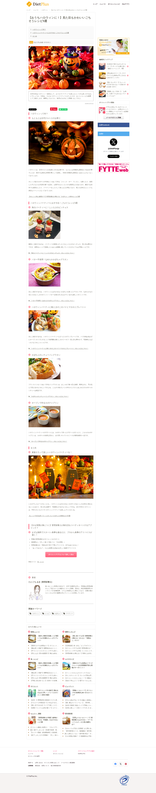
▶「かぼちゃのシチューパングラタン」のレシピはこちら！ (49, 396)
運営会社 (37, 765)
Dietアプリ (125, 4)
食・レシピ (40, 562)
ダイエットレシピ (114, 4)
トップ (95, 4)
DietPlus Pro (81, 753)
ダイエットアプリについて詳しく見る (61, 554)
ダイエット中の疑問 (33, 756)
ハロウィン (44, 10)
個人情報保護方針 (56, 765)
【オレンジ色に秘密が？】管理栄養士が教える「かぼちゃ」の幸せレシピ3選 (54, 196)
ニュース (103, 4)
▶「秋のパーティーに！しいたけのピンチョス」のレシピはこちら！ (52, 253)
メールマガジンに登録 (113, 117)
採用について (45, 765)
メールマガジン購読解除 (68, 762)
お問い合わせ (39, 762)
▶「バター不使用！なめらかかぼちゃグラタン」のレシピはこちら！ (52, 300)
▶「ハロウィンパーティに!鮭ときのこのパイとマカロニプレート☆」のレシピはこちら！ (58, 348)
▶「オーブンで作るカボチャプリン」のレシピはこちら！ (48, 441)
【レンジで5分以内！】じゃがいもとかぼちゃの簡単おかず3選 (49, 516)
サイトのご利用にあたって (51, 762)
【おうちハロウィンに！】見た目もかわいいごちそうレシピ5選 (69, 10)
